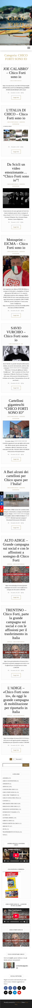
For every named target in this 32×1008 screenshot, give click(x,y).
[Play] (5, 861)
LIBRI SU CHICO (7, 820)
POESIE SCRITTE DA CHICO (11, 823)
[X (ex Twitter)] (10, 992)
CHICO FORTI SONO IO (15, 80)
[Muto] (24, 861)
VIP (22, 344)
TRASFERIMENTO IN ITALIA (11, 832)
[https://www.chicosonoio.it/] (16, 939)
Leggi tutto (16, 97)
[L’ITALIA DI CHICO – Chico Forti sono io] (16, 133)
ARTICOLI (9, 564)
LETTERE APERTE (8, 817)
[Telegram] (15, 992)
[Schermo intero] (27, 861)
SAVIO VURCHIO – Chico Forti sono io (16, 334)
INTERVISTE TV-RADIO (9, 812)
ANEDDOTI (6, 783)
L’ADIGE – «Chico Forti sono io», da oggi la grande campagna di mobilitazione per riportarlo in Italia (16, 700)
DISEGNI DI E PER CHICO (10, 806)
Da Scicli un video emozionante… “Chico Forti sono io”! (16, 172)
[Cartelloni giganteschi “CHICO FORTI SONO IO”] (16, 429)
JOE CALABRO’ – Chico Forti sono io (16, 73)
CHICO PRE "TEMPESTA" (10, 795)
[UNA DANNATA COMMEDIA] (12, 884)
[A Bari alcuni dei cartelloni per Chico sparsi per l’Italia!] (16, 499)
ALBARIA (5, 778)
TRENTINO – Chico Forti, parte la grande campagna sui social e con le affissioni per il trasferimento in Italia (16, 624)
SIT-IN (4, 829)
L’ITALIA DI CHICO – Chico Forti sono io (16, 114)
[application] (16, 855)
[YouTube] (19, 992)
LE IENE (5, 815)
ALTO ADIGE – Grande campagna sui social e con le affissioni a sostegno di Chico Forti (16, 550)
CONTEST (5, 800)
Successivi (19, 759)
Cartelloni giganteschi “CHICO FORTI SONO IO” (16, 407)
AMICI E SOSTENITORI (9, 781)
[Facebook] (6, 988)
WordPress (18, 1002)
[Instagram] (19, 988)
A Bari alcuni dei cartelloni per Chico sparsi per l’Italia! (16, 478)
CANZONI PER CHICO (9, 789)
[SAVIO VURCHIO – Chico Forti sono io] (16, 353)
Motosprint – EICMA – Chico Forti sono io (16, 244)
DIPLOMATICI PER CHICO (10, 803)
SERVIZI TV (6, 826)
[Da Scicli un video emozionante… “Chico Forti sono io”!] (16, 198)
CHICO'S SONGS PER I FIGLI (11, 798)
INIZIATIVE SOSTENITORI (10, 809)
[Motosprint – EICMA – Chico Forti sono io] (16, 271)
